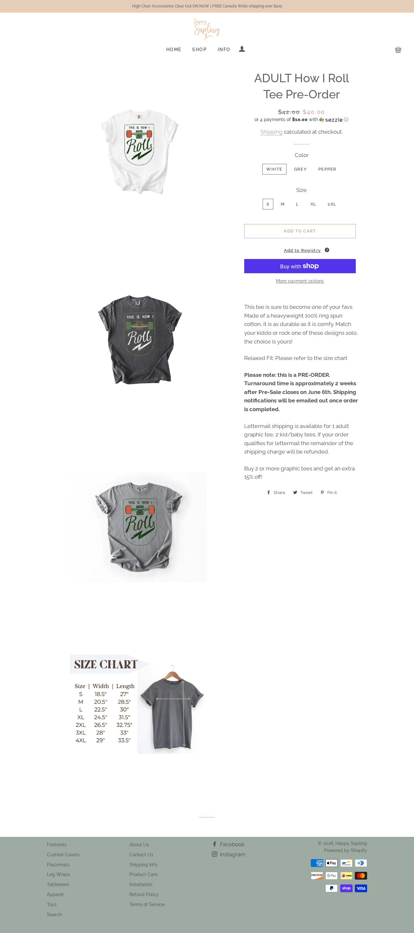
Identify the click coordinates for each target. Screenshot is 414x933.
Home (173, 49)
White (274, 169)
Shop (199, 49)
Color (302, 155)
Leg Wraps (58, 874)
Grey (300, 169)
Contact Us (141, 854)
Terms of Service (147, 904)
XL (313, 204)
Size (301, 190)
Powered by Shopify (345, 850)
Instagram (232, 854)
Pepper (327, 169)
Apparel (55, 894)
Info (224, 49)
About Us (139, 844)
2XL (332, 204)
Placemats (58, 864)
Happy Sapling (351, 843)
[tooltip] (327, 250)
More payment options (300, 281)
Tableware (58, 884)
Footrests (57, 844)
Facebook (232, 844)
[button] (301, 120)
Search (54, 914)
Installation (140, 884)
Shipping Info (143, 864)
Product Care (143, 874)
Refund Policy (144, 894)
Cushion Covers (63, 854)
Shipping (271, 132)
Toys (52, 904)
